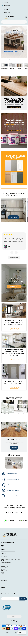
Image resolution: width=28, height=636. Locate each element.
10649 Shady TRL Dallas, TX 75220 (8, 550)
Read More (14, 286)
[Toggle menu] (2, 17)
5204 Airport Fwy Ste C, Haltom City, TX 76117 (10, 559)
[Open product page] (4, 65)
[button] (14, 22)
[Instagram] (14, 621)
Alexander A (11, 246)
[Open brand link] (19, 520)
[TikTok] (17, 621)
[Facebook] (11, 621)
